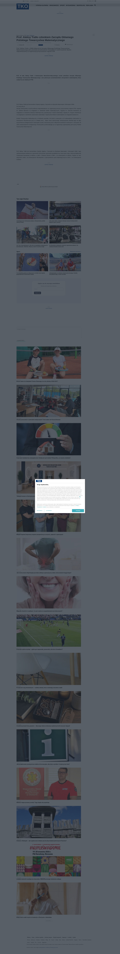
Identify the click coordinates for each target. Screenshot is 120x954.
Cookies (44, 507)
